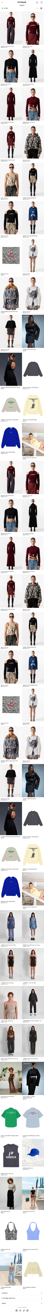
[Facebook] (16, 1310)
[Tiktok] (24, 1310)
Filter (6, 8)
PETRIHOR (24, 1307)
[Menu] (2, 2)
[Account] (37, 2)
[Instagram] (20, 1310)
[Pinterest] (27, 1310)
